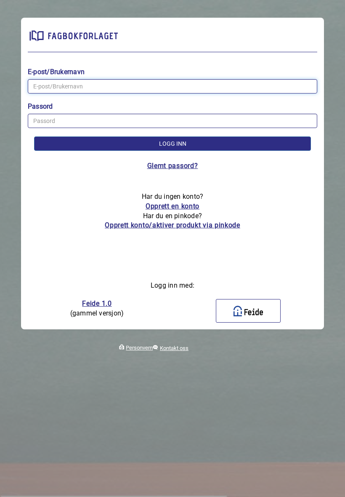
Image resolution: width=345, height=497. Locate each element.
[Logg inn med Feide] (248, 311)
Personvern (139, 348)
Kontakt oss (174, 348)
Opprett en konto (172, 206)
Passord (40, 106)
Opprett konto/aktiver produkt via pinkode (172, 225)
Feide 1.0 (96, 303)
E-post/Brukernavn (56, 72)
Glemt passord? (172, 166)
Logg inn (172, 143)
